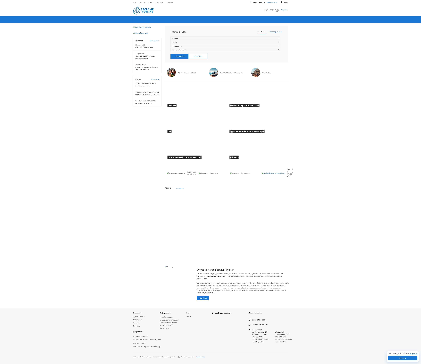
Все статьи (155, 79)
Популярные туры (166, 325)
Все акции (180, 188)
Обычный (262, 32)
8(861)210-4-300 (258, 320)
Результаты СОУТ (139, 343)
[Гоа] (195, 123)
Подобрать (179, 56)
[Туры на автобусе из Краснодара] (257, 123)
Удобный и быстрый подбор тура (290, 173)
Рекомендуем (164, 328)
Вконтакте (214, 318)
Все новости (154, 41)
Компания (137, 313)
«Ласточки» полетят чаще (144, 47)
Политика (136, 326)
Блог (188, 313)
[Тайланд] (195, 97)
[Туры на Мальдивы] (226, 252)
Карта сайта (200, 357)
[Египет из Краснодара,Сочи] (257, 97)
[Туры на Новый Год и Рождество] (195, 149)
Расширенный (276, 32)
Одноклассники (225, 318)
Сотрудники (137, 320)
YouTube (220, 318)
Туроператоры (138, 317)
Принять (402, 358)
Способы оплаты (166, 317)
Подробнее (203, 298)
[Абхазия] (257, 149)
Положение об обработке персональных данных (169, 321)
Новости (189, 317)
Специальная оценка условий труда (147, 347)
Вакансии (136, 323)
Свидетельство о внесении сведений (147, 340)
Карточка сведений (140, 336)
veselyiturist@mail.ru (260, 325)
